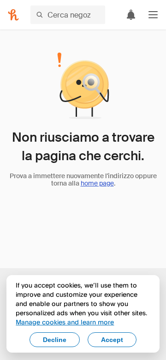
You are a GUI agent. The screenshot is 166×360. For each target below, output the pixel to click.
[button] (153, 15)
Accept (112, 339)
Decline (54, 339)
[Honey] (13, 15)
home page (97, 183)
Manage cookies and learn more (65, 322)
